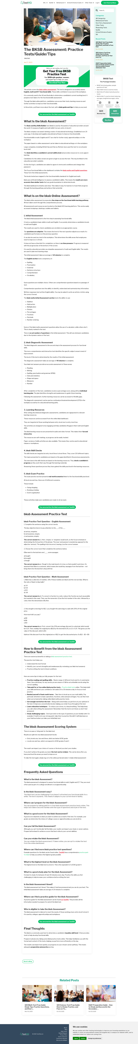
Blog (66, 1029)
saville (98, 30)
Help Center (64, 1031)
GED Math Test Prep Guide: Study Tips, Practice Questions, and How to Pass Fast (104, 44)
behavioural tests (102, 20)
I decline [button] (83, 1038)
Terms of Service (62, 1036)
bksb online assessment (47, 89)
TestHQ (61, 852)
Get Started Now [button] (110, 3)
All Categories (100, 18)
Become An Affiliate (61, 1040)
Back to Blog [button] (28, 961)
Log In (97, 3)
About (65, 1027)
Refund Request (63, 1033)
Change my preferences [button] (94, 1038)
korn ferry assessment (103, 23)
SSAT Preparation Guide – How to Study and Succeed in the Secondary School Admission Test (105, 65)
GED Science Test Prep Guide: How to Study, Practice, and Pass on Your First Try (104, 55)
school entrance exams (104, 32)
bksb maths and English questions (75, 170)
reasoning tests (101, 27)
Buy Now (108, 120)
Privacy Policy (63, 1035)
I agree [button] (76, 1038)
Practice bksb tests (68, 687)
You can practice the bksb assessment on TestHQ (57, 114)
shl (97, 34)
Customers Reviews (61, 1038)
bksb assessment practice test (61, 656)
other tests (27, 58)
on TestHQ (65, 900)
